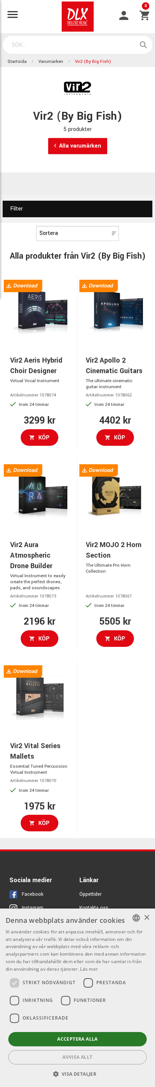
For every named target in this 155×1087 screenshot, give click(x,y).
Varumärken (50, 61)
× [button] (146, 918)
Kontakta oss (93, 907)
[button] (78, 1073)
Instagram (32, 907)
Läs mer (89, 969)
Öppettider (90, 894)
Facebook (32, 894)
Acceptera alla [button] (77, 1039)
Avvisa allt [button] (77, 1057)
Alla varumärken (80, 146)
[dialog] (77, 998)
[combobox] (136, 918)
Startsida (17, 61)
